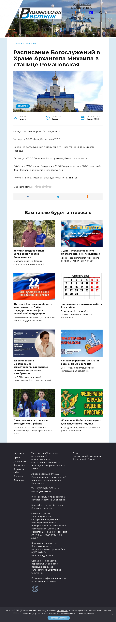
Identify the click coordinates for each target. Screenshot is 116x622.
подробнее (62, 610)
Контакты (18, 480)
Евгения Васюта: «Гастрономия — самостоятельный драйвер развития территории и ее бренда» (30, 367)
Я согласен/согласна (58, 618)
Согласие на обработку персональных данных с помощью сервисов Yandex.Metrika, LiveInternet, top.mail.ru (46, 567)
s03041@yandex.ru (82, 7)
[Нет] (112, 614)
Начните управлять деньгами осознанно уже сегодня (80, 362)
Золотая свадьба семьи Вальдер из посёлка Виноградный (28, 253)
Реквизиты (19, 465)
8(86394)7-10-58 (82, 4)
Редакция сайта (18, 471)
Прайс (16, 457)
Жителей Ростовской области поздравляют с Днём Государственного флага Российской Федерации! (32, 309)
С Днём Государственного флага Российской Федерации (80, 252)
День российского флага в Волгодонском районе (30, 422)
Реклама (18, 476)
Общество (23, 106)
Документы (19, 461)
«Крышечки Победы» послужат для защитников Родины (81, 422)
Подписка (18, 453)
